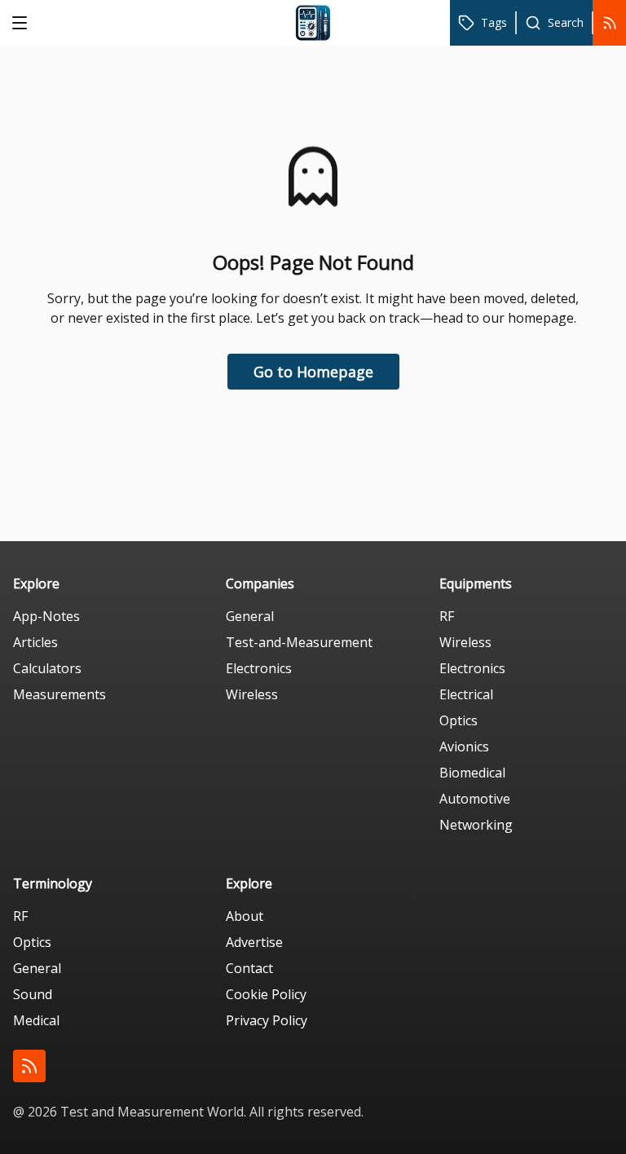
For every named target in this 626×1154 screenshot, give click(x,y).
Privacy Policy (266, 1020)
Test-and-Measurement (299, 642)
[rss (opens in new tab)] (29, 1066)
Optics (458, 720)
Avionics (464, 746)
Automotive (474, 799)
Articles (35, 642)
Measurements (59, 694)
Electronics (259, 668)
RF (446, 616)
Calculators (47, 668)
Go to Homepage (313, 371)
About (244, 916)
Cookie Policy (266, 994)
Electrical (466, 694)
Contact (249, 968)
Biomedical (472, 773)
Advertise (254, 942)
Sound (32, 994)
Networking (476, 825)
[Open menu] (19, 23)
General (250, 616)
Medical (36, 1020)
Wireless (252, 694)
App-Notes (46, 616)
